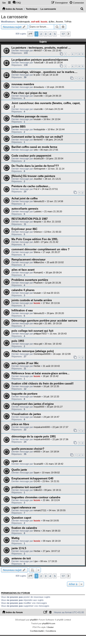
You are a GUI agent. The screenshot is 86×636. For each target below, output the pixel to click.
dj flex (51, 21)
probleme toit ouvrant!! (26, 487)
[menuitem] (17, 2)
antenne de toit (21, 558)
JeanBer (38, 179)
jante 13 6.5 (18, 548)
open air (16, 461)
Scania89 (38, 464)
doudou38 (39, 158)
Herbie (37, 366)
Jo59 (36, 242)
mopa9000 (39, 406)
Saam (36, 472)
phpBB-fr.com (48, 623)
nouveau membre (22, 84)
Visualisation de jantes (26, 414)
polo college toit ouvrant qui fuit (32, 330)
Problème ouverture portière (29, 279)
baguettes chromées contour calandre (35, 497)
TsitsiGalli (38, 62)
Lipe (36, 561)
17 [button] (63, 34)
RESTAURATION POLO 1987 (29, 218)
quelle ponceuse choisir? (27, 448)
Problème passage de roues (29, 116)
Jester (51, 627)
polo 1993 (17, 341)
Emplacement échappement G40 (32, 478)
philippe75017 (40, 333)
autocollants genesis (24, 208)
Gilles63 (38, 490)
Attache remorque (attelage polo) (32, 351)
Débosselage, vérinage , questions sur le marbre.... (44, 72)
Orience (38, 232)
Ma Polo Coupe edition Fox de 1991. (34, 239)
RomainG (38, 272)
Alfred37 (38, 50)
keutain (37, 119)
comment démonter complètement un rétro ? (40, 249)
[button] (30, 33)
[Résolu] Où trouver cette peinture (33, 176)
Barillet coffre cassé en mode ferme (34, 147)
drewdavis (39, 87)
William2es (39, 262)
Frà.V (36, 189)
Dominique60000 (42, 354)
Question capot (21, 517)
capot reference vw (23, 507)
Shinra (37, 252)
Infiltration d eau (22, 310)
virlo (36, 150)
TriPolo (67, 21)
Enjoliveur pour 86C (24, 229)
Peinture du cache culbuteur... (30, 186)
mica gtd (38, 323)
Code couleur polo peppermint (31, 155)
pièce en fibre (20, 424)
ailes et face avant (22, 269)
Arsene (59, 21)
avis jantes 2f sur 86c (25, 363)
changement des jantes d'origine (32, 403)
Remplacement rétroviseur (28, 259)
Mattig (15, 538)
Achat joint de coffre (24, 198)
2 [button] (41, 34)
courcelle (38, 96)
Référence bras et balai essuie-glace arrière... (40, 373)
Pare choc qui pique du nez (29, 93)
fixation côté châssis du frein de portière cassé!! (42, 383)
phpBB (33, 620)
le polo (37, 75)
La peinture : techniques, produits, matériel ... (41, 47)
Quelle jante (19, 469)
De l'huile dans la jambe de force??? (35, 165)
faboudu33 (39, 201)
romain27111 (40, 510)
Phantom (38, 282)
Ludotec (38, 211)
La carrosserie (14, 17)
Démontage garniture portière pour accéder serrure (44, 320)
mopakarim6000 (42, 427)
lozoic (44, 21)
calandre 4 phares (22, 290)
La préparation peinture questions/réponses (39, 59)
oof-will (35, 21)
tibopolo (37, 221)
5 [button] (55, 34)
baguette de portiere (24, 393)
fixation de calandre (24, 527)
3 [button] (45, 34)
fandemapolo (23, 21)
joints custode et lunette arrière (31, 300)
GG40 (37, 481)
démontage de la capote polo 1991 (33, 436)
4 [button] (50, 34)
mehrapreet (39, 168)
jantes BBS (18, 126)
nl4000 (37, 451)
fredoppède (39, 129)
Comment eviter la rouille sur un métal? (37, 136)
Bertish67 (38, 139)
